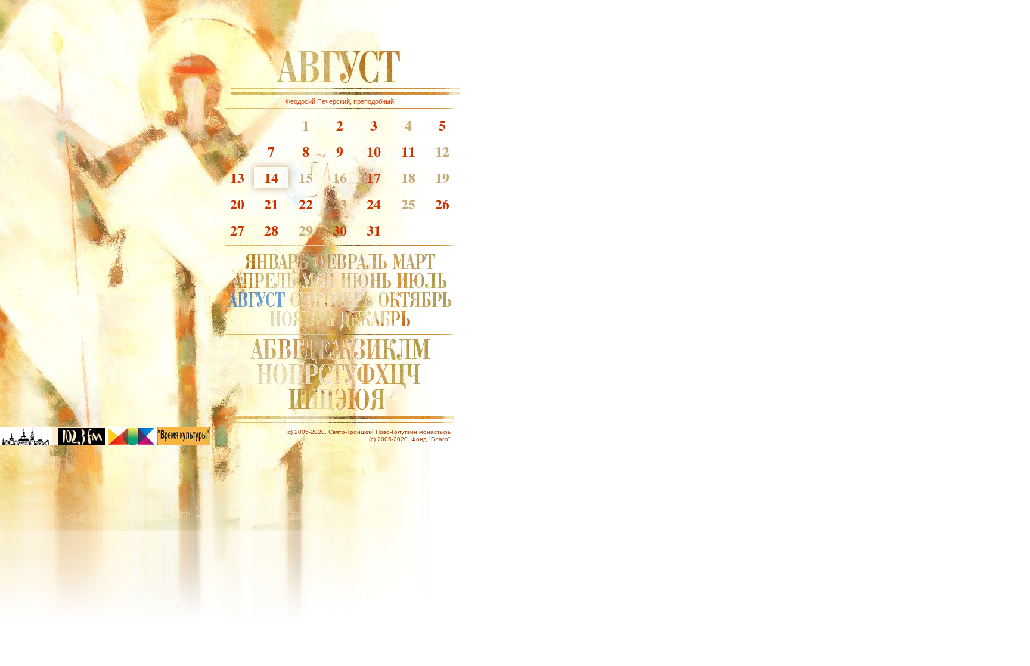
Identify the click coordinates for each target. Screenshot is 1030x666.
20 (237, 203)
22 (306, 203)
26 (442, 203)
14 (271, 177)
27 (237, 229)
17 (374, 177)
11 (408, 151)
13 (237, 177)
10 (374, 151)
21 (271, 203)
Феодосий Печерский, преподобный (340, 101)
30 (340, 229)
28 (271, 229)
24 (374, 203)
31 (374, 229)
